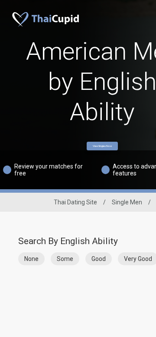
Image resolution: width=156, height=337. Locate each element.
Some (65, 258)
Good (98, 258)
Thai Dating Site (75, 202)
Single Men (127, 202)
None (31, 258)
